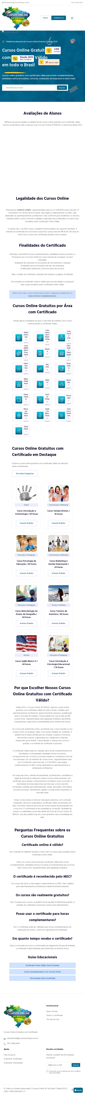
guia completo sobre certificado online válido (45, 284)
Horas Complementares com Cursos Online (42, 972)
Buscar (62, 88)
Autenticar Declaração (13, 1063)
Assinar (76, 1065)
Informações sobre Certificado (42, 978)
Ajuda (79, 1090)
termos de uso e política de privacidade (64, 1072)
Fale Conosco (9, 1055)
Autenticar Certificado (13, 1059)
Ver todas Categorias (25, 473)
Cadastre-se (59, 18)
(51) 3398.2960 (78, 2)
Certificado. (68, 274)
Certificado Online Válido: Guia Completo (42, 965)
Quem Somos (52, 1011)
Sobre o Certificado (54, 1015)
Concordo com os (64, 1072)
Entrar (45, 18)
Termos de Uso (52, 1019)
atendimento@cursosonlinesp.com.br (16, 2)
